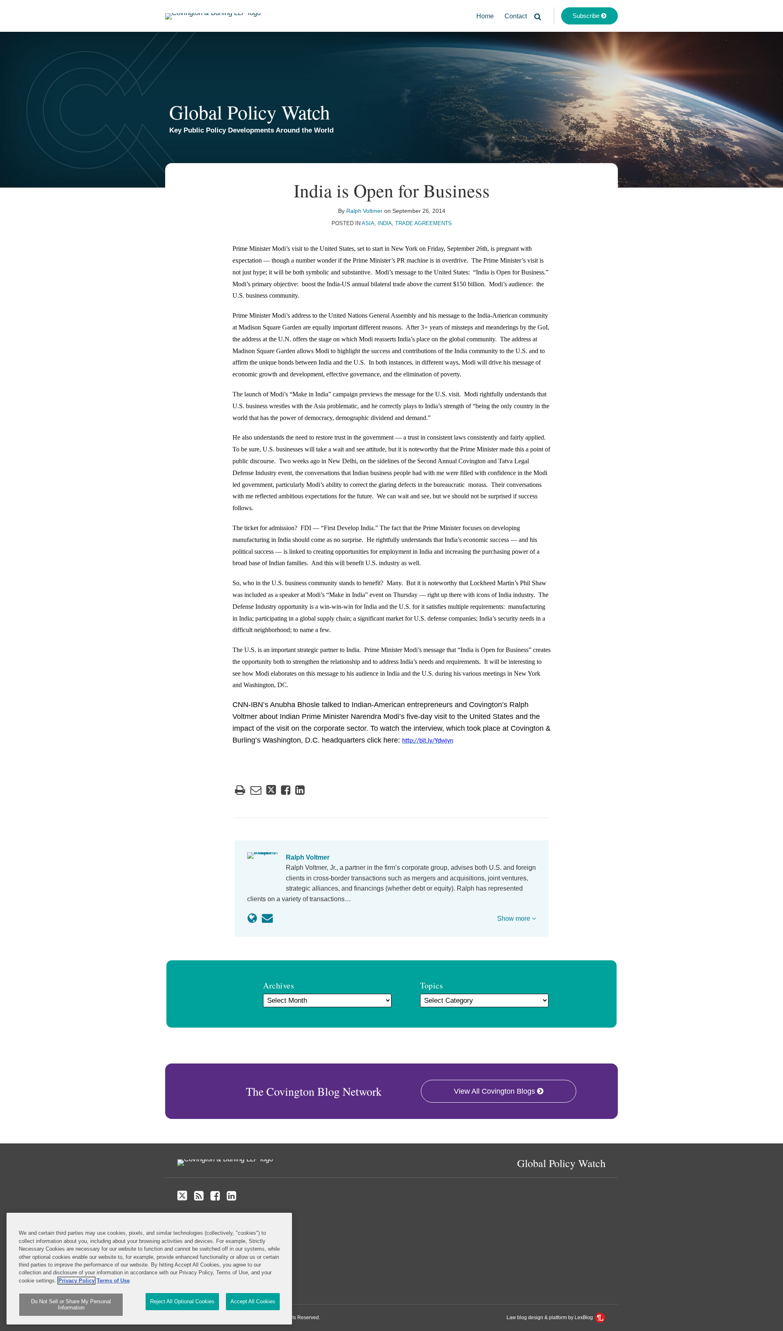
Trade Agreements (423, 223)
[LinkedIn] (231, 1196)
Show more (514, 918)
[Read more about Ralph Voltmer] (252, 918)
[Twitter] (182, 1196)
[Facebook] (215, 1196)
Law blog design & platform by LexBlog (550, 1317)
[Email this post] (255, 790)
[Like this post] (285, 790)
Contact (515, 16)
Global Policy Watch (249, 112)
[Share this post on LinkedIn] (300, 790)
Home (485, 16)
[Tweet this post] (271, 790)
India (385, 223)
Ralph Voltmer (364, 211)
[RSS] (198, 1196)
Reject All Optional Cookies (182, 1301)
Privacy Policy (76, 1281)
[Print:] (240, 790)
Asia (368, 223)
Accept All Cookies (252, 1301)
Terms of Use (113, 1281)
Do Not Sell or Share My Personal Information (71, 1304)
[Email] (267, 918)
